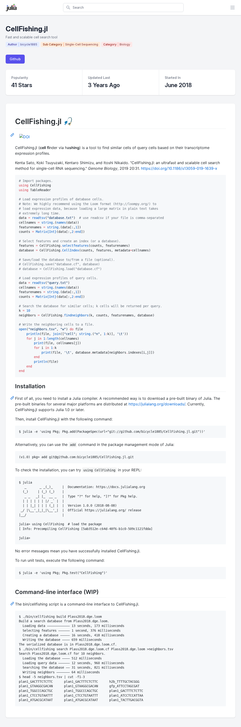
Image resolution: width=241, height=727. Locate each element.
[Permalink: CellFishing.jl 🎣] (12, 135)
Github (15, 59)
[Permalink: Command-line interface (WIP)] (12, 603)
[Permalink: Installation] (12, 398)
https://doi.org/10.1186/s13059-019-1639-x (179, 168)
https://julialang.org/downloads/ (157, 404)
